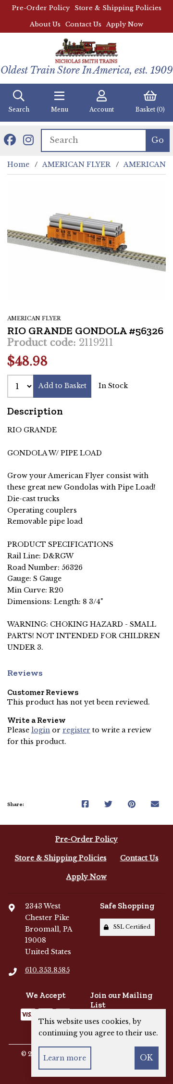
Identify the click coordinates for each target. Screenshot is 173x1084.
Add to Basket (62, 385)
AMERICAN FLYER (76, 164)
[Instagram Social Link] (28, 141)
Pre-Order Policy (41, 8)
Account (101, 109)
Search (18, 109)
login (40, 730)
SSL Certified (130, 926)
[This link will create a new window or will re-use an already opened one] (85, 804)
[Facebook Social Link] (10, 141)
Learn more (64, 1058)
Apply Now (124, 24)
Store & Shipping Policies (117, 8)
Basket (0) (150, 109)
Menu (59, 109)
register (76, 730)
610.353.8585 (47, 970)
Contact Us (83, 24)
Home (18, 164)
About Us (45, 24)
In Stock (113, 385)
